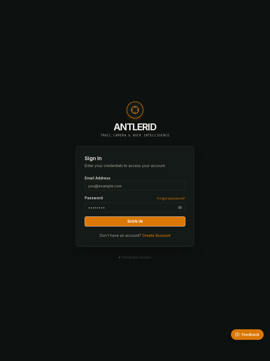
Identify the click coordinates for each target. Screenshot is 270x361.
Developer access (136, 257)
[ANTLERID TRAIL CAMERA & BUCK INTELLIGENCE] (135, 112)
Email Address (97, 178)
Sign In (135, 221)
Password (94, 198)
